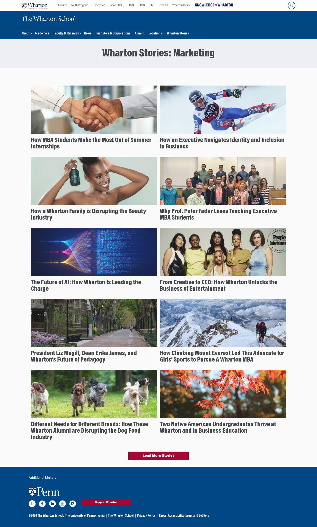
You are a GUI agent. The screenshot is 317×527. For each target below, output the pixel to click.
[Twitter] (32, 504)
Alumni (139, 34)
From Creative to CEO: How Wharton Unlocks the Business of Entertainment (218, 285)
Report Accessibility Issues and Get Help (184, 516)
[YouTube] (62, 504)
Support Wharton (106, 502)
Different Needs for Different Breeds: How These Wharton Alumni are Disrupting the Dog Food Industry (89, 431)
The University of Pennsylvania (85, 516)
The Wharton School (121, 516)
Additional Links (41, 478)
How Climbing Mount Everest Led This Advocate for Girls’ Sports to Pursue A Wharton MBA (222, 356)
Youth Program (79, 5)
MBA (131, 5)
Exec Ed (163, 5)
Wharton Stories (178, 34)
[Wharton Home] (34, 5)
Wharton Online (181, 5)
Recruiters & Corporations (113, 34)
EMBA (142, 5)
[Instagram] (72, 504)
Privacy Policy (146, 516)
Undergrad (99, 5)
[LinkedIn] (52, 504)
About (26, 34)
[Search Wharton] (291, 5)
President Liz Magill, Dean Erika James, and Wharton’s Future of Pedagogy (84, 356)
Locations (155, 34)
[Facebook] (42, 504)
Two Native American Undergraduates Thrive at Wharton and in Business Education (218, 427)
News (87, 34)
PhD (152, 5)
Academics (42, 34)
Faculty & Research (66, 34)
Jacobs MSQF (117, 5)
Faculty (62, 5)
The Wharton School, (51, 516)
